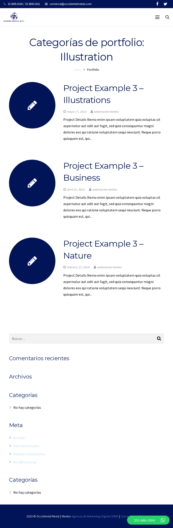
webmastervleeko (106, 112)
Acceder (19, 437)
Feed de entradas (26, 446)
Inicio (77, 70)
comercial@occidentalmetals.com (71, 4)
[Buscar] (167, 17)
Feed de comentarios (29, 454)
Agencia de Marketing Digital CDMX (94, 516)
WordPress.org (24, 462)
